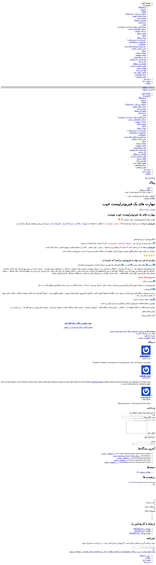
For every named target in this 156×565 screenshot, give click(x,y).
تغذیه (144, 25)
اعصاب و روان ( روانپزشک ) (135, 14)
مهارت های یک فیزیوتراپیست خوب (123, 331)
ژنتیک (144, 51)
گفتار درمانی (141, 68)
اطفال (143, 12)
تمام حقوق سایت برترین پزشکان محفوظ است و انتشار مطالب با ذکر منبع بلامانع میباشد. (121, 552)
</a (154, 549)
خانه (149, 188)
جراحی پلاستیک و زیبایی (137, 29)
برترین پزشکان (145, 556)
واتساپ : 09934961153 (142, 529)
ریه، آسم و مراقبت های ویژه (135, 46)
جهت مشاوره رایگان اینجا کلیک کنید (78, 323)
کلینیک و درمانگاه (139, 64)
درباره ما (147, 79)
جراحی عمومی (140, 31)
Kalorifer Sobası (97, 382)
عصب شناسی (140, 55)
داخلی (143, 35)
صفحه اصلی (146, 3)
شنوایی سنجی (140, 53)
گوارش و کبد (141, 70)
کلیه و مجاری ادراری (138, 66)
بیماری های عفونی (139, 16)
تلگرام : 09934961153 (142, 531)
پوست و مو (141, 18)
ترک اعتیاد (142, 22)
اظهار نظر (151, 433)
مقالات (148, 83)
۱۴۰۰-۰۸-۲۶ (150, 210)
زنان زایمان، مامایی (138, 48)
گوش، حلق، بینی (140, 72)
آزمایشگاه (142, 7)
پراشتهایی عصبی (107, 453)
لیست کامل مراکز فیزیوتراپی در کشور (78, 327)
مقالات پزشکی (145, 190)
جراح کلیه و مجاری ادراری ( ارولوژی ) (132, 27)
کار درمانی (142, 62)
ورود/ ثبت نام (150, 178)
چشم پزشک (141, 33)
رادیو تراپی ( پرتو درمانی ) (136, 40)
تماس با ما (147, 81)
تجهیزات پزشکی (140, 20)
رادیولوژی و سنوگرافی (137, 42)
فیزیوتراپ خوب (141, 331)
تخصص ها (147, 5)
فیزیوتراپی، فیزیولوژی (137, 59)
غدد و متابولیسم (140, 57)
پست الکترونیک (149, 417)
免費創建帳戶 (145, 356)
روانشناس (142, 44)
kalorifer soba (145, 376)
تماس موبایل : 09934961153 (140, 533)
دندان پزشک (141, 38)
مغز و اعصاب (141, 77)
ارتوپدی (143, 9)
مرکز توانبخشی (140, 75)
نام (154, 415)
